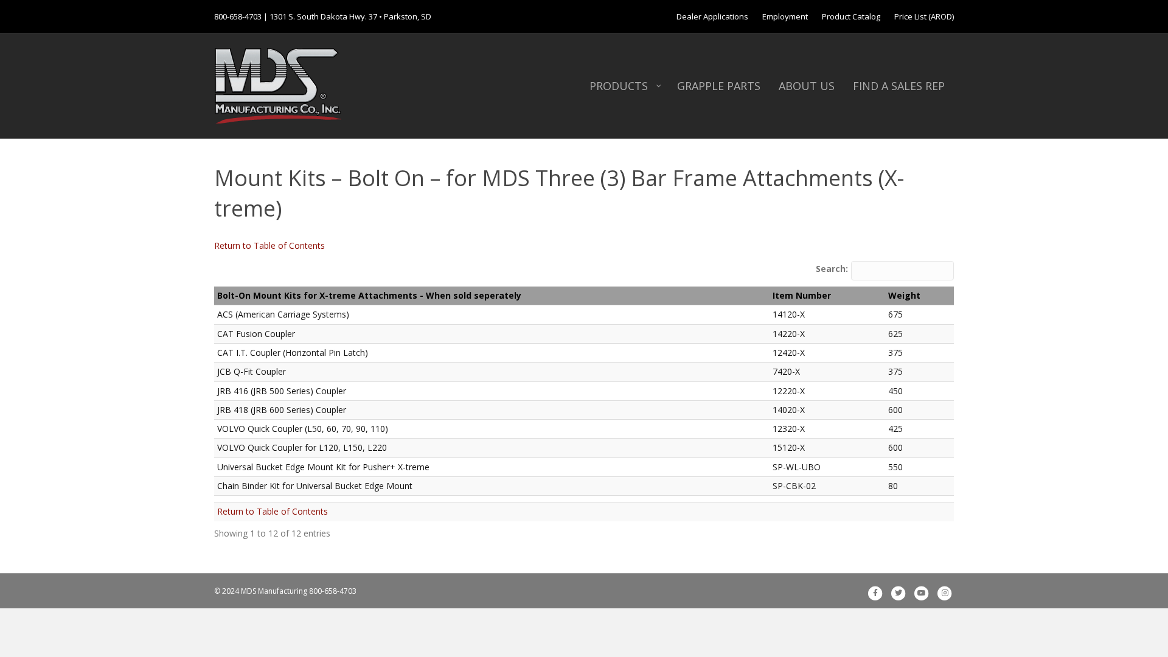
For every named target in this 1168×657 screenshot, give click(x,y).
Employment (785, 16)
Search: (832, 268)
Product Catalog (851, 16)
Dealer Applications (712, 16)
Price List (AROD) (924, 16)
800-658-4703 (238, 16)
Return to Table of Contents (269, 245)
